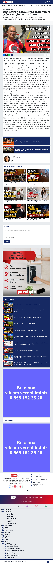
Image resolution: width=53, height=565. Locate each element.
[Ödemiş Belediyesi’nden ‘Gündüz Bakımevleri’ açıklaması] (38, 175)
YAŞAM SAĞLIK (23, 5)
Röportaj (7, 534)
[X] (12, 486)
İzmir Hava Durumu (37, 476)
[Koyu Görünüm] (45, 2)
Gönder (7, 241)
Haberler (5, 9)
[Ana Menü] (49, 2)
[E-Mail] (13, 161)
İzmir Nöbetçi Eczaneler (38, 474)
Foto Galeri (8, 525)
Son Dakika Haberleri (38, 484)
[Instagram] (17, 486)
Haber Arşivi (36, 485)
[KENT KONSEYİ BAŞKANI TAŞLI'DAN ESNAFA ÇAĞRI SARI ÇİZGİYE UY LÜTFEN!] (27, 39)
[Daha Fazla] (12, 55)
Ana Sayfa (8, 509)
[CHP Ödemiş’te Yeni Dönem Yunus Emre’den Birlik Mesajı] (15, 211)
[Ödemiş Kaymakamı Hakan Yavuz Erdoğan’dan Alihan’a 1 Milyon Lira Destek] (15, 175)
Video (6, 527)
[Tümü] (48, 420)
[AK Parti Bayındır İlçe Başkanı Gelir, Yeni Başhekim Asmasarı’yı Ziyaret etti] (15, 193)
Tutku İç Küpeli (16, 157)
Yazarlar (7, 529)
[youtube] (36, 506)
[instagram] (27, 506)
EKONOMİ (31, 5)
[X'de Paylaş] (6, 55)
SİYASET (15, 5)
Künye (6, 539)
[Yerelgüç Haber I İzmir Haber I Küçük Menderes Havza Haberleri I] (8, 2)
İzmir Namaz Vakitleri (38, 478)
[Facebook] (10, 486)
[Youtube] (20, 486)
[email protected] (18, 483)
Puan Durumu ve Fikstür (38, 481)
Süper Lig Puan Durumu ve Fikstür (17, 552)
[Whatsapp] (23, 486)
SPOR (37, 5)
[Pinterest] (15, 486)
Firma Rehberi (9, 530)
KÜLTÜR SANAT (12, 518)
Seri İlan (7, 532)
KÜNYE (29, 490)
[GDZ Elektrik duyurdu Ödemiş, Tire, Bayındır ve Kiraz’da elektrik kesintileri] (38, 211)
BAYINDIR (43, 5)
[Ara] (47, 2)
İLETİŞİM (6, 490)
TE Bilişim (30, 501)
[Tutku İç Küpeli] (7, 158)
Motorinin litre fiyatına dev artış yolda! (15, 561)
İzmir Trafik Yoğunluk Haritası (40, 479)
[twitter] (19, 506)
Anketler (7, 537)
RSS (14, 497)
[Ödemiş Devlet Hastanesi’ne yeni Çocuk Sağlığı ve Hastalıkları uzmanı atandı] (38, 193)
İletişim (7, 541)
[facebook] (10, 506)
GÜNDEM (3, 5)
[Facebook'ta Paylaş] (4, 55)
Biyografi (7, 536)
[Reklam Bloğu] (27, 271)
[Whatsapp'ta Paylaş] (9, 55)
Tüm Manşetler (36, 482)
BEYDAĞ (49, 5)
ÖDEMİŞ (11, 9)
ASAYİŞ (10, 5)
